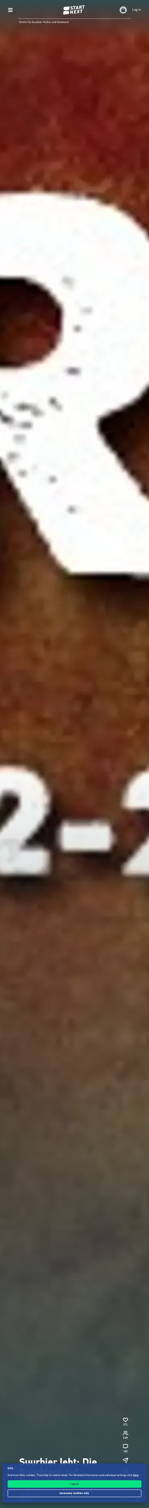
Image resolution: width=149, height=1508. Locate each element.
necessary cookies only (74, 1493)
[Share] (125, 1460)
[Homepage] (74, 10)
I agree (74, 1484)
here (136, 1475)
